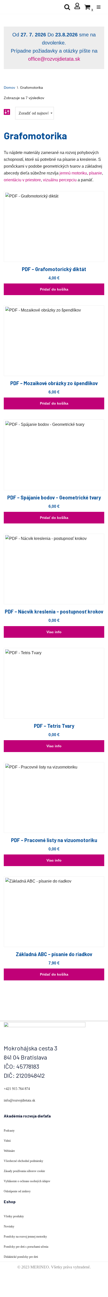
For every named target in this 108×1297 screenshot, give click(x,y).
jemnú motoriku (73, 173)
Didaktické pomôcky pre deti (21, 1257)
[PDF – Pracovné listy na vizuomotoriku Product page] (54, 797)
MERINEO (39, 1267)
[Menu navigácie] (98, 7)
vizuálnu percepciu (60, 180)
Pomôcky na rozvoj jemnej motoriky (25, 1236)
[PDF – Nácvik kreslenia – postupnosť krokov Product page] (54, 569)
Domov (9, 87)
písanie (95, 173)
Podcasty (9, 1130)
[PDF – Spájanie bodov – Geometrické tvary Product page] (54, 455)
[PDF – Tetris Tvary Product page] (54, 683)
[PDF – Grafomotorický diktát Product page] (54, 226)
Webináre (9, 1151)
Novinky (9, 1226)
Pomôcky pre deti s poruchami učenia (26, 1246)
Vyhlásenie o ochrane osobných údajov (27, 1181)
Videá (7, 1140)
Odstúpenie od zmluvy (17, 1191)
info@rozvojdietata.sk (19, 1100)
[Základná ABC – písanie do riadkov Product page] (54, 911)
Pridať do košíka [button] (54, 289)
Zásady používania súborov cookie (24, 1171)
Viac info (54, 632)
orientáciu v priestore (22, 180)
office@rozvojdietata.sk (54, 59)
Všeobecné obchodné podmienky (23, 1161)
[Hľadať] (67, 7)
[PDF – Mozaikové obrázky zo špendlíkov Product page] (54, 340)
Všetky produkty (14, 1216)
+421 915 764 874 (17, 1089)
